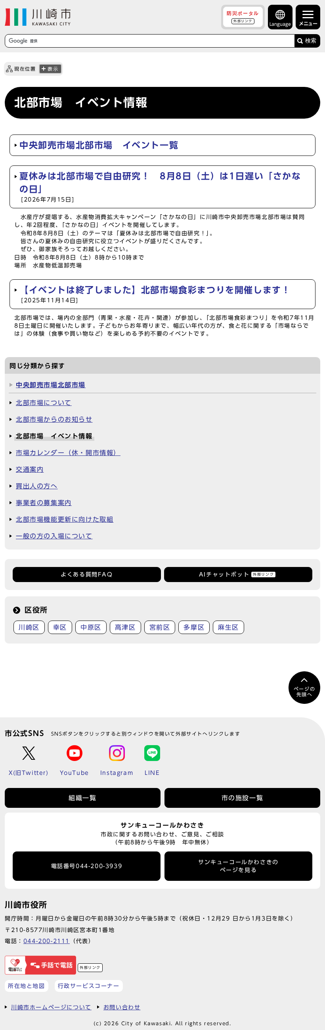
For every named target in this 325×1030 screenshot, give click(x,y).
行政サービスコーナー (89, 986)
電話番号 (86, 866)
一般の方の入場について (54, 536)
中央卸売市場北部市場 (51, 385)
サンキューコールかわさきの (238, 866)
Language (280, 24)
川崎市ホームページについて (51, 1007)
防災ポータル (243, 17)
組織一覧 (82, 798)
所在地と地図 (26, 986)
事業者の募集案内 (44, 503)
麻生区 (228, 627)
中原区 (90, 627)
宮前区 (159, 627)
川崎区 (29, 627)
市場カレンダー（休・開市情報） (68, 453)
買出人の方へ (37, 486)
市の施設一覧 (243, 798)
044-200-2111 (46, 941)
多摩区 (194, 627)
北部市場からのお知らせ (54, 419)
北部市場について (44, 403)
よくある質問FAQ (87, 574)
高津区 (125, 627)
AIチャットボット (236, 574)
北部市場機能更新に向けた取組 (64, 519)
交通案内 (30, 469)
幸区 (60, 627)
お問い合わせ (122, 1007)
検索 (310, 41)
